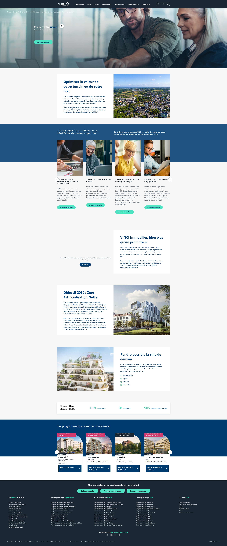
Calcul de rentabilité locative (17, 523)
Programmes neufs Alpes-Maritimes (62, 502)
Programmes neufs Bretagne (102, 506)
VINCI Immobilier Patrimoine (188, 504)
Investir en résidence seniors (17, 515)
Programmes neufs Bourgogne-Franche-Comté (108, 504)
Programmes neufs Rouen (144, 521)
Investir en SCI (13, 519)
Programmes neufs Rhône (59, 519)
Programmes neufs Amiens (144, 504)
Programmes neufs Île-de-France (104, 515)
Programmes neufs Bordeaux (145, 506)
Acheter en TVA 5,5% (15, 509)
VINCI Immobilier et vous (38, 12)
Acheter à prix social (15, 511)
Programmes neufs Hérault (59, 515)
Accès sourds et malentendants (107, 541)
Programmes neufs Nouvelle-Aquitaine (106, 519)
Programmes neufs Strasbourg (145, 523)
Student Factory (184, 509)
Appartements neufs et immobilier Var (63, 525)
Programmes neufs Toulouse (145, 525)
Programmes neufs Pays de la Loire (104, 523)
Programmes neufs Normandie (103, 517)
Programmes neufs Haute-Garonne (62, 511)
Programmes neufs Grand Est (103, 511)
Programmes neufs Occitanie (103, 521)
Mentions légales (19, 541)
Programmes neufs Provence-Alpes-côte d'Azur (108, 525)
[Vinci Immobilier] (63, 4)
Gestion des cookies (74, 541)
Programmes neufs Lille (143, 517)
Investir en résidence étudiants (18, 517)
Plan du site (10, 541)
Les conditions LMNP (15, 513)
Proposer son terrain (54, 12)
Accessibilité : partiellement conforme (89, 541)
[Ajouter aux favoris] (66, 26)
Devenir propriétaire (15, 502)
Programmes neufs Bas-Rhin (60, 504)
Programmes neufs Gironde (59, 509)
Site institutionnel (184, 502)
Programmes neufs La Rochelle (145, 513)
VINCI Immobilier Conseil (186, 513)
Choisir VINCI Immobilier (21, 12)
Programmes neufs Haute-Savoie (61, 513)
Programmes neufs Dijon (144, 511)
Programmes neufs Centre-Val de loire (105, 509)
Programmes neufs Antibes (144, 502)
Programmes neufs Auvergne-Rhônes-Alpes (107, 502)
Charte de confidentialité (47, 541)
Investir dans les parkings (16, 521)
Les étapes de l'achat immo (17, 504)
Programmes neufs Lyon (143, 515)
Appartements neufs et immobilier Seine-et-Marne (66, 523)
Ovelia (181, 506)
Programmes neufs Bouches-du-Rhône (63, 506)
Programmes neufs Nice (143, 519)
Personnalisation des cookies (61, 541)
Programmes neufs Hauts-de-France (105, 513)
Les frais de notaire (14, 506)
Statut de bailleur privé (16, 527)
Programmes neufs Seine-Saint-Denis (62, 521)
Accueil (9, 12)
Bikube (181, 511)
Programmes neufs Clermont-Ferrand (147, 509)
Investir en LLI (13, 525)
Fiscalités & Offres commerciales (32, 541)
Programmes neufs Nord (58, 517)
